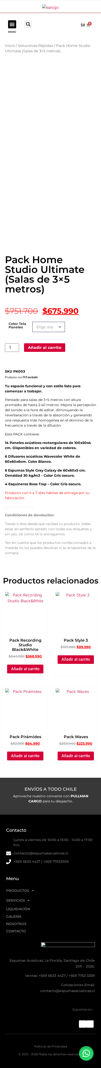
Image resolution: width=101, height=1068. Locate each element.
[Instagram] (90, 1024)
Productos (17, 890)
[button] (12, 24)
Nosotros (16, 924)
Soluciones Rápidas (35, 45)
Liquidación (18, 909)
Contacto (16, 931)
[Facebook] (82, 1024)
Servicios (15, 900)
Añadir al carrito (44, 347)
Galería (13, 916)
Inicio (10, 45)
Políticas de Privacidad (50, 1046)
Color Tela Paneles (17, 325)
